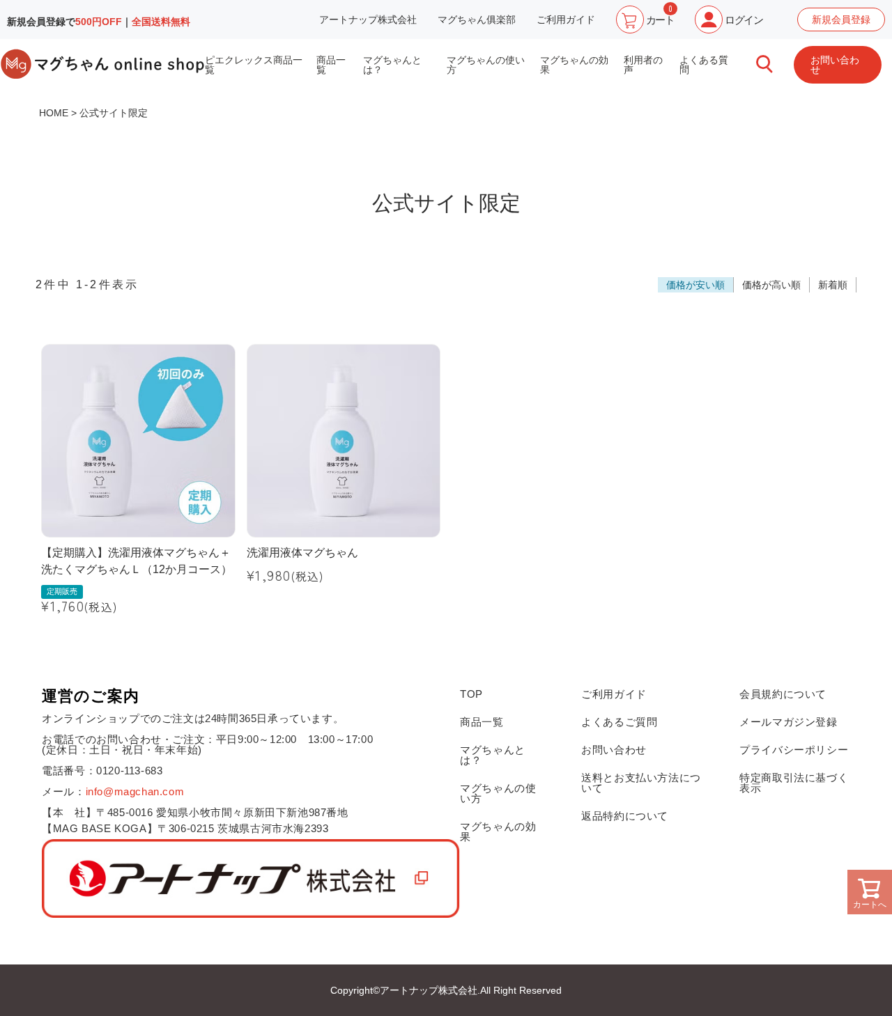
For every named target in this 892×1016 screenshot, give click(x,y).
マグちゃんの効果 (574, 64)
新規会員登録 (841, 19)
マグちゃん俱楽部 (477, 19)
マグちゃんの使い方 (486, 64)
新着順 (832, 284)
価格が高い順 (771, 284)
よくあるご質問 (619, 722)
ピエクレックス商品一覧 (253, 64)
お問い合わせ (834, 64)
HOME (53, 112)
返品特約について (624, 816)
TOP (471, 694)
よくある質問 (703, 64)
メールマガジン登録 (788, 722)
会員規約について (782, 694)
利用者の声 (643, 64)
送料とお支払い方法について (641, 783)
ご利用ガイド (566, 19)
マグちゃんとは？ (392, 64)
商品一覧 (331, 64)
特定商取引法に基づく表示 (793, 783)
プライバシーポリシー (793, 750)
